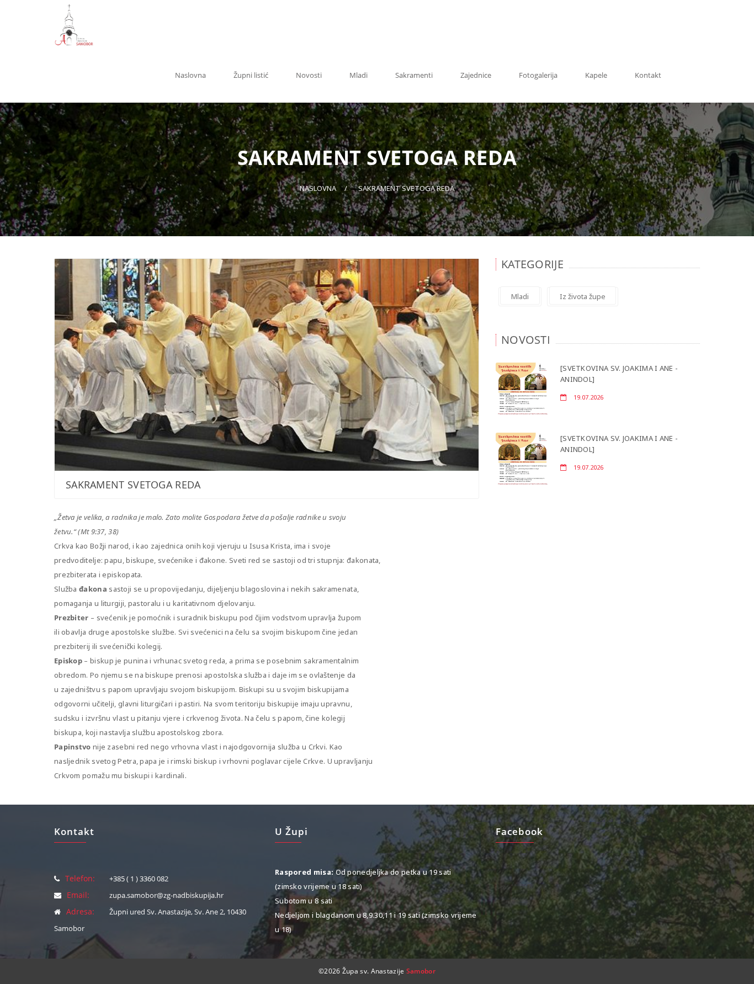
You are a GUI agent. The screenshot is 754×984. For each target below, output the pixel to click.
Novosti (309, 75)
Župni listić (250, 75)
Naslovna (190, 75)
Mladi (358, 75)
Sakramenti (414, 75)
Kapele (596, 75)
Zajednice (475, 75)
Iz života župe (583, 296)
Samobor (421, 971)
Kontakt (648, 75)
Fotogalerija (538, 75)
